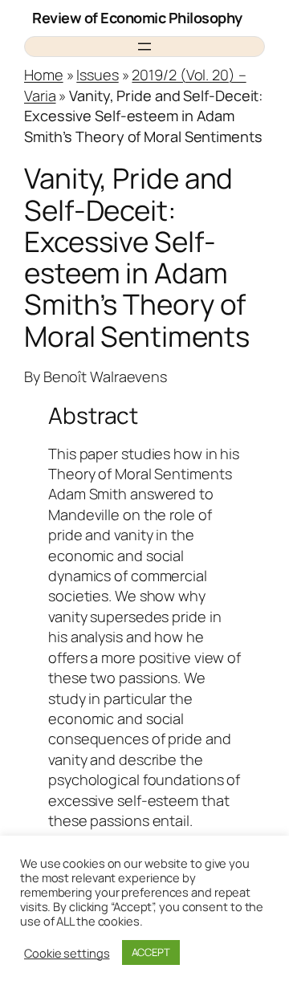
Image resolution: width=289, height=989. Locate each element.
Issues (97, 74)
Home (43, 74)
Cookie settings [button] (67, 953)
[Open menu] (144, 46)
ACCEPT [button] (151, 952)
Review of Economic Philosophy (137, 17)
